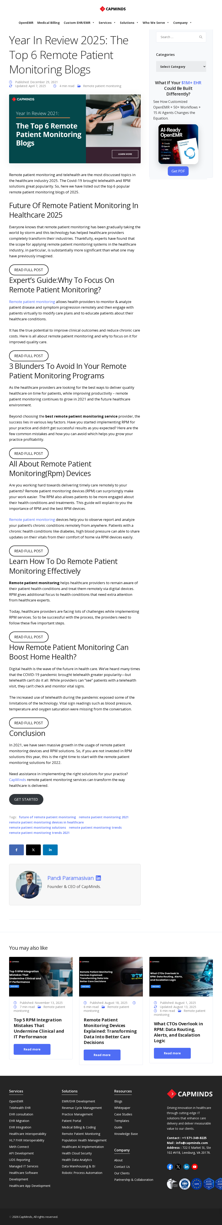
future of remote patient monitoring (47, 817)
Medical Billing (48, 23)
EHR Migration (19, 1121)
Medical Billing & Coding (79, 1127)
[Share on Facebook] (16, 849)
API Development (21, 1153)
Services (105, 23)
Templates (121, 1121)
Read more (32, 1049)
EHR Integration (20, 1127)
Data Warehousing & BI (78, 1166)
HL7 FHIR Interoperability (26, 1140)
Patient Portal (71, 1121)
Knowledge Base (126, 1134)
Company (180, 23)
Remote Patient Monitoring (81, 1134)
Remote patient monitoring (102, 86)
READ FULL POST (28, 269)
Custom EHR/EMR (77, 23)
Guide (118, 1127)
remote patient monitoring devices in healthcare (46, 822)
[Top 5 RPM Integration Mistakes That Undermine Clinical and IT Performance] (41, 976)
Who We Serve (154, 23)
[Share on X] (33, 849)
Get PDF (178, 171)
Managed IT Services (23, 1166)
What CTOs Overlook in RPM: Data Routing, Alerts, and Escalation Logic (178, 1032)
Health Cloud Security (77, 1153)
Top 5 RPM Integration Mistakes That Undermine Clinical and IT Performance (39, 1028)
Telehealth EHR (20, 1108)
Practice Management (77, 1114)
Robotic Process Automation (82, 1173)
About (118, 1160)
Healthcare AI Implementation (83, 1147)
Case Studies (123, 1114)
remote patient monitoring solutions (37, 827)
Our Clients (122, 1173)
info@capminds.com (192, 1143)
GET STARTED (26, 799)
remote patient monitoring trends (95, 827)
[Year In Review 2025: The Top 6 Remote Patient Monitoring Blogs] (75, 128)
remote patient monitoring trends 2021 (39, 833)
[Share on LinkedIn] (50, 849)
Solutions (127, 23)
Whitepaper (122, 1108)
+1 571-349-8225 (194, 1138)
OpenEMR (26, 23)
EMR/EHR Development (78, 1101)
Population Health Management (84, 1140)
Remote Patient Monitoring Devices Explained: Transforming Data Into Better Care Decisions (110, 1031)
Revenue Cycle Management (82, 1108)
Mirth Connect (19, 1147)
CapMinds (17, 779)
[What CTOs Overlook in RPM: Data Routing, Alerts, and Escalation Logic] (181, 976)
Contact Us (122, 1167)
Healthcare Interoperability (27, 1134)
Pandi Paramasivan (70, 878)
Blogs (118, 1101)
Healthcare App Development (30, 1186)
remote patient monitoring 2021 (104, 817)
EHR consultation (21, 1114)
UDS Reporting (19, 1160)
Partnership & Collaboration (133, 1180)
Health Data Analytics (77, 1160)
